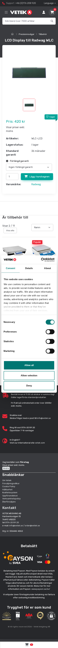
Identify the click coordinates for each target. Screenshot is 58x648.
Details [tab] (29, 268)
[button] (51, 616)
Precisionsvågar (26, 34)
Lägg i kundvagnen (39, 176)
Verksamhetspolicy (11, 498)
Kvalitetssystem (9, 492)
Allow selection (29, 375)
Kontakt (9, 508)
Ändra (6, 468)
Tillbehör (43, 34)
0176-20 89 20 (12, 522)
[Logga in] (43, 12)
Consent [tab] (10, 268)
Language (49, 3)
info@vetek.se (44, 418)
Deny (29, 385)
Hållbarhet (7, 489)
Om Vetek (6, 480)
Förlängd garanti (19, 161)
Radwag (36, 184)
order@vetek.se (32, 525)
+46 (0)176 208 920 (25, 3)
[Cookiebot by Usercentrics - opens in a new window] (41, 260)
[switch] (50, 331)
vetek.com (40, 443)
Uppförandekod (9, 495)
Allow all (29, 365)
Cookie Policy (8, 486)
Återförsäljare (9, 502)
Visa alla (10, 230)
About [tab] (47, 268)
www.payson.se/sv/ (40, 589)
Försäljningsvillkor (10, 483)
